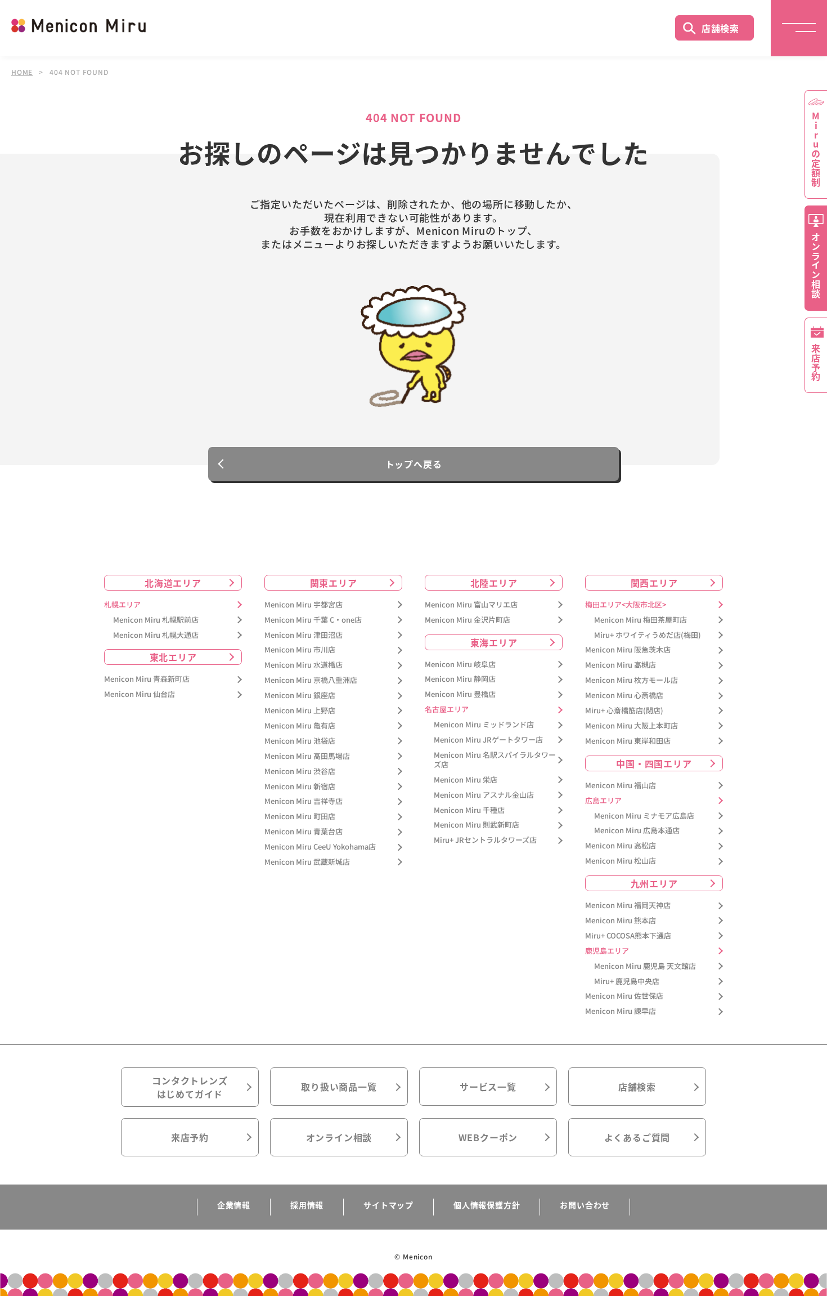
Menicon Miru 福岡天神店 (628, 905)
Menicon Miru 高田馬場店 (307, 756)
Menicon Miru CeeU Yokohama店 (320, 847)
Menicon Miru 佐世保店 (624, 996)
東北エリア (173, 657)
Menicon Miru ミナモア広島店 (644, 816)
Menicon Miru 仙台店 (139, 694)
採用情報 (306, 1204)
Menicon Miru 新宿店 (299, 787)
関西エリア (654, 582)
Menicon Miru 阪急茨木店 (628, 650)
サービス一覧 (488, 1086)
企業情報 (233, 1204)
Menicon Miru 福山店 (620, 785)
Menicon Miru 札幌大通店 (156, 635)
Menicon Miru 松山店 (620, 861)
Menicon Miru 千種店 (469, 810)
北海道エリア (173, 582)
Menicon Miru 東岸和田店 (628, 741)
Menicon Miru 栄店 (465, 780)
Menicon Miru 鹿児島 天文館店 (645, 966)
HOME (22, 72)
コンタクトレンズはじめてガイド (189, 1087)
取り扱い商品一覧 (338, 1086)
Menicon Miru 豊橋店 (460, 694)
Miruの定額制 (815, 149)
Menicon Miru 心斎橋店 (624, 695)
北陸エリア (494, 582)
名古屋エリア (447, 709)
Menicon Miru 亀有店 (299, 726)
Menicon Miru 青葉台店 (303, 832)
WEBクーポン (488, 1137)
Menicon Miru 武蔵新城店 (307, 862)
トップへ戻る (413, 464)
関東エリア (333, 582)
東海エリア (494, 642)
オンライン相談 (339, 1137)
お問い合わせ (585, 1204)
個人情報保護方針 (486, 1204)
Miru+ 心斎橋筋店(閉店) (624, 711)
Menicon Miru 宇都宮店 (303, 605)
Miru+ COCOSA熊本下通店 (628, 936)
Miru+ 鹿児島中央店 (626, 981)
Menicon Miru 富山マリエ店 (471, 605)
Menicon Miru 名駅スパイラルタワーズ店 (495, 760)
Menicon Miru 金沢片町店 (467, 620)
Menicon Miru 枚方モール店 (631, 680)
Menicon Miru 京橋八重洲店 (310, 680)
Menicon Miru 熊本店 (620, 921)
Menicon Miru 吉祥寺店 (303, 801)
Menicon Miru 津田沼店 (303, 635)
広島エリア (603, 801)
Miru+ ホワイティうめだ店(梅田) (647, 635)
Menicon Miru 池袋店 (299, 741)
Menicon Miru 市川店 (299, 650)
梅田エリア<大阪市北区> (625, 605)
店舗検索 (720, 28)
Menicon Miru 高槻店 (620, 665)
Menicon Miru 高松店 (620, 846)
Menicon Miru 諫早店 (620, 1011)
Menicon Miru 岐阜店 (460, 664)
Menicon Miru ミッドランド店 (484, 725)
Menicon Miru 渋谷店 (299, 771)
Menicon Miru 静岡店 (460, 679)
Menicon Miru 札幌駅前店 (156, 620)
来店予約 (190, 1137)
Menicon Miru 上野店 (299, 711)
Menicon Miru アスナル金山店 (484, 795)
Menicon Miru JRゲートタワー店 (488, 740)
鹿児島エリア (607, 951)
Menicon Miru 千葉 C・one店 (313, 620)
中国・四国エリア (653, 763)
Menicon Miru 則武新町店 (476, 825)
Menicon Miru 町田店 (299, 816)
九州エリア (654, 883)
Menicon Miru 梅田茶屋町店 (640, 620)
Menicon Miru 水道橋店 (303, 665)
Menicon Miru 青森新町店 (147, 679)
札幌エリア (122, 605)
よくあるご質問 (637, 1137)
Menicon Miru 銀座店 (299, 695)
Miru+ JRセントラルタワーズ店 (485, 840)
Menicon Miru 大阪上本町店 (631, 726)
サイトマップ (388, 1204)
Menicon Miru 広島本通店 (637, 830)
